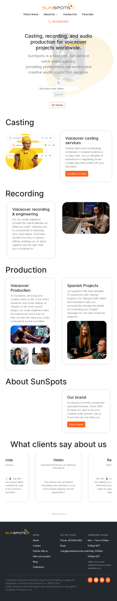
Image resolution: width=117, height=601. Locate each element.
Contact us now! (76, 173)
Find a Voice (31, 14)
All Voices (57, 105)
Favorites (87, 14)
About (36, 540)
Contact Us (70, 14)
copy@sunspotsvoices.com (74, 551)
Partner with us (40, 551)
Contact (37, 545)
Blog (35, 561)
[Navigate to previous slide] (10, 479)
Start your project (41, 556)
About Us (49, 14)
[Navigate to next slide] (107, 479)
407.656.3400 (60, 21)
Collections (38, 567)
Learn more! (76, 424)
